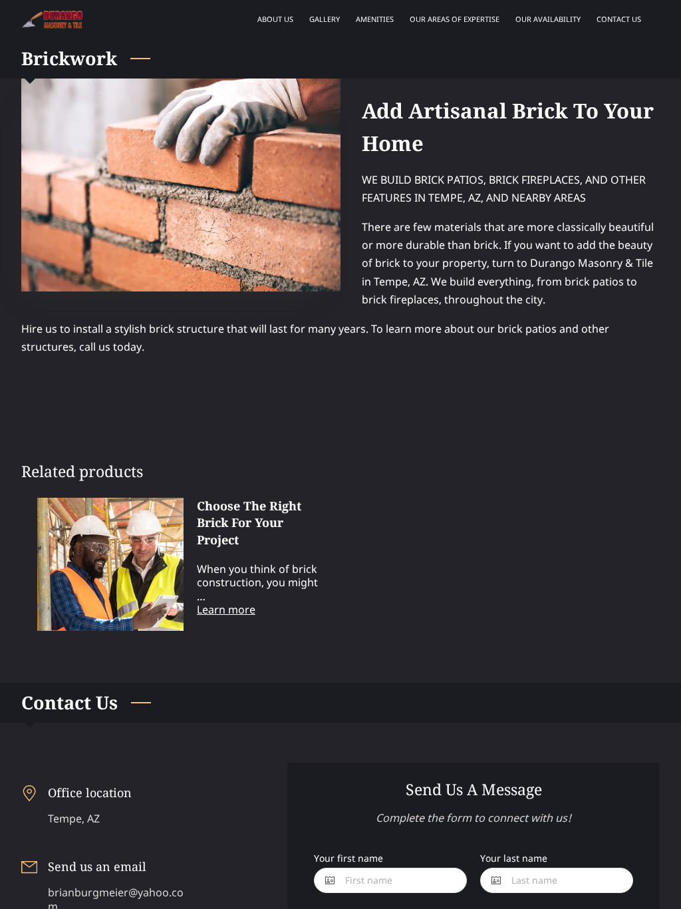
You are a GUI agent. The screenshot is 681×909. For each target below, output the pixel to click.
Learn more (226, 609)
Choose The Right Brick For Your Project (249, 523)
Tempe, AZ (74, 819)
